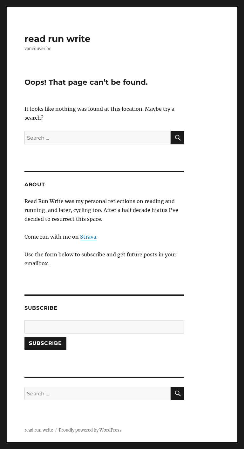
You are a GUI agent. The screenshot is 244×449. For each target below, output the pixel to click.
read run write (57, 38)
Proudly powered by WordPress (90, 430)
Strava (88, 237)
